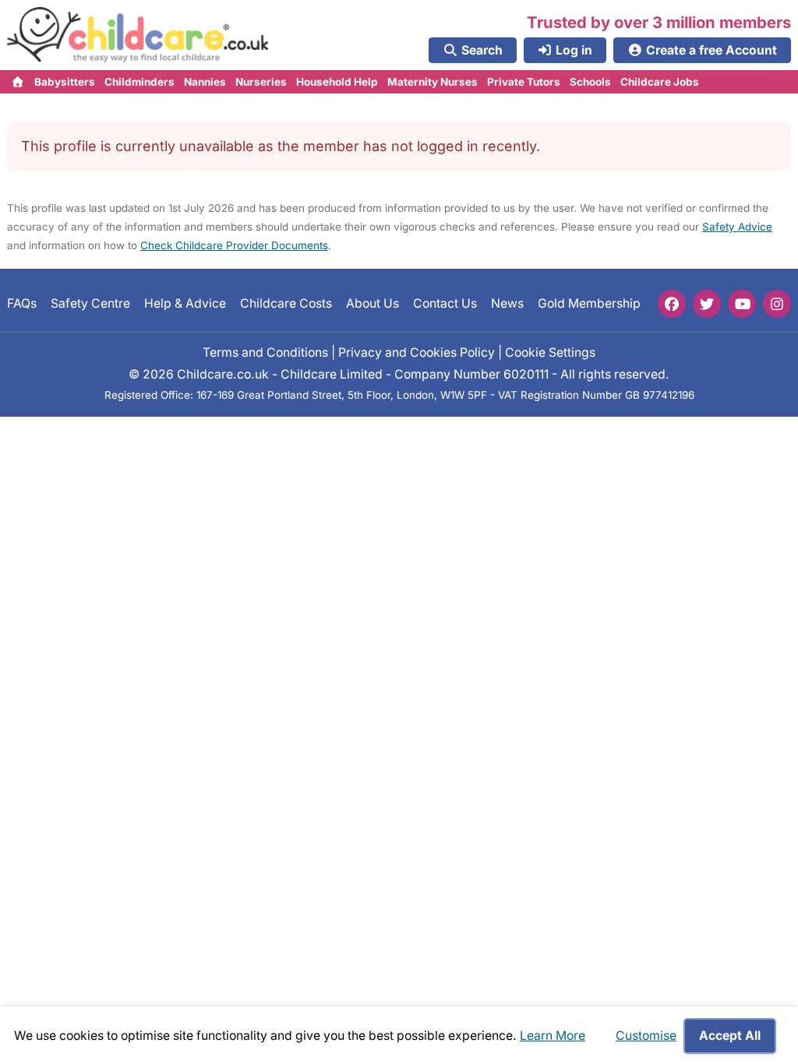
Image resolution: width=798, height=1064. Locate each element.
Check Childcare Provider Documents (234, 245)
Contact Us (445, 303)
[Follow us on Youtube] (742, 304)
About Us (372, 303)
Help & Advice (185, 303)
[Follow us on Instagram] (777, 304)
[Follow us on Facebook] (672, 304)
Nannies (205, 82)
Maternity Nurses (432, 82)
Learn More (552, 1035)
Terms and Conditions (265, 352)
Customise (646, 1035)
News (507, 303)
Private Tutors (523, 82)
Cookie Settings (550, 352)
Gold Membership (589, 303)
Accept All (730, 1035)
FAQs (22, 303)
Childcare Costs (286, 303)
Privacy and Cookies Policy (416, 352)
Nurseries (261, 82)
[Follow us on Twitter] (707, 304)
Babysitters (64, 82)
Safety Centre (90, 303)
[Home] (18, 82)
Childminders (139, 82)
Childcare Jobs (659, 82)
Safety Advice (737, 226)
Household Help (337, 82)
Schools (590, 82)
